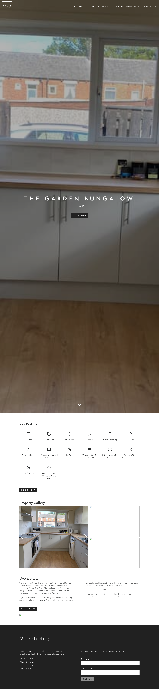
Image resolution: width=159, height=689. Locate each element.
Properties (84, 6)
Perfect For (132, 6)
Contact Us (147, 6)
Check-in (87, 659)
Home (74, 6)
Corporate (106, 6)
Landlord (119, 6)
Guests (95, 6)
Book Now (80, 215)
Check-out (88, 668)
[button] (85, 536)
